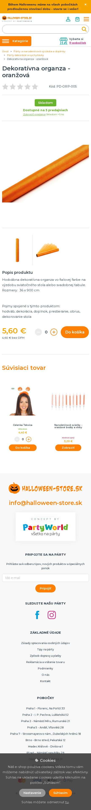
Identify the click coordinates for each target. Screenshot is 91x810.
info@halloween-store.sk (45, 502)
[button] (68, 19)
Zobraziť (68, 447)
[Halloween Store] (17, 18)
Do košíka (74, 332)
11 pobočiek (77, 42)
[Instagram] (52, 615)
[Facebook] (37, 615)
